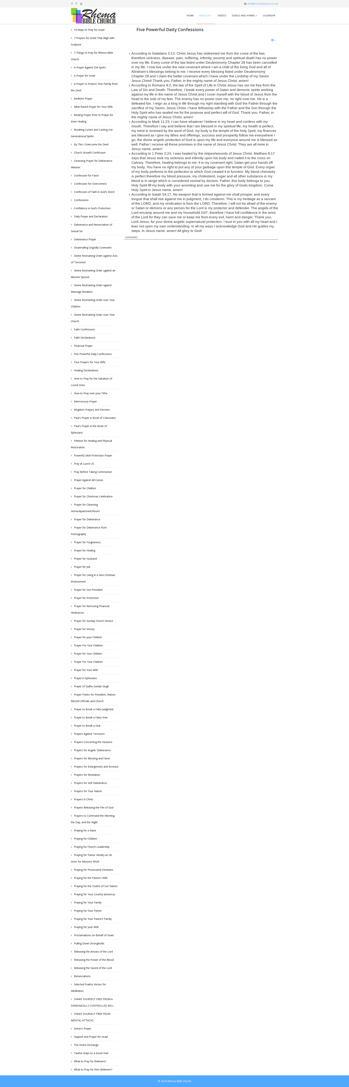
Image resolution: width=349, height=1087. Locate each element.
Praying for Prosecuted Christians (93, 869)
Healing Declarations (85, 370)
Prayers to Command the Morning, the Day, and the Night (93, 819)
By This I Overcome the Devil (90, 144)
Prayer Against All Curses (88, 480)
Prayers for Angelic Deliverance (92, 750)
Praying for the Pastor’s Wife (90, 878)
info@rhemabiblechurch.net (263, 3)
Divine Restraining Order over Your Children (93, 303)
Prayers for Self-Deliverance (90, 783)
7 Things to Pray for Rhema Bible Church (92, 56)
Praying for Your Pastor (87, 910)
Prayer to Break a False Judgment (93, 709)
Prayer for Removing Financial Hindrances (90, 609)
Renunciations (82, 976)
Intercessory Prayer (85, 401)
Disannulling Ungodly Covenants (92, 247)
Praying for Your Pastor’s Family (92, 919)
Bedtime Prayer (82, 98)
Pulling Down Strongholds (88, 943)
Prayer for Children (84, 488)
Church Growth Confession (89, 152)
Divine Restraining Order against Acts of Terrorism (94, 259)
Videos (222, 15)
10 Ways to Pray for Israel (89, 29)
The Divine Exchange (86, 1045)
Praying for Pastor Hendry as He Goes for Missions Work (91, 858)
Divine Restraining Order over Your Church (93, 318)
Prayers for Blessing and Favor (91, 758)
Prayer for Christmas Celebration (93, 496)
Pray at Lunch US (83, 463)
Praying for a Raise (84, 830)
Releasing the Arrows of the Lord (93, 951)
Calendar (269, 15)
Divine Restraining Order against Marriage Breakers (91, 288)
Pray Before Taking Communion (92, 472)
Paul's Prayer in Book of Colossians (94, 418)
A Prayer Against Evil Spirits (89, 67)
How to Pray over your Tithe (90, 393)
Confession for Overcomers (90, 183)
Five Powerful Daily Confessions (92, 354)
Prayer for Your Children (87, 653)
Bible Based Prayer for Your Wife (93, 106)
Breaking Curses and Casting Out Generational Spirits (92, 133)
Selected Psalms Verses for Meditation (88, 988)
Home (190, 15)
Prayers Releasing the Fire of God (93, 807)
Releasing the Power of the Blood (93, 959)
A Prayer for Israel (84, 75)
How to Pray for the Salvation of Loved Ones (91, 382)
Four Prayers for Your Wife (89, 362)
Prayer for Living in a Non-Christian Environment (93, 578)
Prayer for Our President (88, 589)
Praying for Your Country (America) (94, 894)
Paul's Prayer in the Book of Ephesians (89, 429)
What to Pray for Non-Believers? (92, 1069)
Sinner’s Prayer (82, 1028)
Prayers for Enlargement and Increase (96, 766)
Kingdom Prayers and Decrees (91, 409)
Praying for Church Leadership (91, 846)
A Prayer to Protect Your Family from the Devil (94, 87)
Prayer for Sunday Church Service (93, 621)
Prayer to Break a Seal (86, 725)
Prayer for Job (81, 567)
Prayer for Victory (84, 629)
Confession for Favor (86, 175)
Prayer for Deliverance (86, 519)
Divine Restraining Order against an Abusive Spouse (93, 274)
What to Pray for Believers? (89, 1061)
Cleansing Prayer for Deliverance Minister (91, 164)
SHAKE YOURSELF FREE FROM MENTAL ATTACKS (90, 1017)
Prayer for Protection (86, 598)
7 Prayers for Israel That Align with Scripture (93, 41)
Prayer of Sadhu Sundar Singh (91, 686)
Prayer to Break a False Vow (90, 717)
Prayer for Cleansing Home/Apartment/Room (85, 508)
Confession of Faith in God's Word (93, 192)
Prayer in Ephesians (85, 678)
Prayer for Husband (85, 558)
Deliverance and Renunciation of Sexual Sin (91, 228)
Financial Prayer (83, 345)
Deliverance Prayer (84, 239)
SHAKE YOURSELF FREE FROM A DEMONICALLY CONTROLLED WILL (92, 1002)
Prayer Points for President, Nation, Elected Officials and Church (93, 698)
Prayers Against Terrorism (89, 734)
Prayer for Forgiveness (87, 542)
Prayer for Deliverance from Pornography (89, 531)
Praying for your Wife (86, 927)
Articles (204, 15)
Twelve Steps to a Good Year (90, 1053)
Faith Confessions (84, 329)
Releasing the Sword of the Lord (92, 968)
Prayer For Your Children (88, 645)
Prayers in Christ (83, 799)
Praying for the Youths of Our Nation (95, 886)
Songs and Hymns (243, 15)
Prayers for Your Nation (87, 791)
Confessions (81, 200)
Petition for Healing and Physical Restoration (91, 444)
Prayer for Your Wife (85, 670)
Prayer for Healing (84, 550)
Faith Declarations (84, 337)
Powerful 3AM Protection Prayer (92, 455)
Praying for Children (85, 838)
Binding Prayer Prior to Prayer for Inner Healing (92, 118)
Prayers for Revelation (86, 774)
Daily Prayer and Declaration (90, 216)
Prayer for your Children (87, 637)
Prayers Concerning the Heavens (92, 742)
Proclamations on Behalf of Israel (93, 935)
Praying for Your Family (87, 902)
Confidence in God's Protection (92, 208)
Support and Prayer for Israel (90, 1036)
